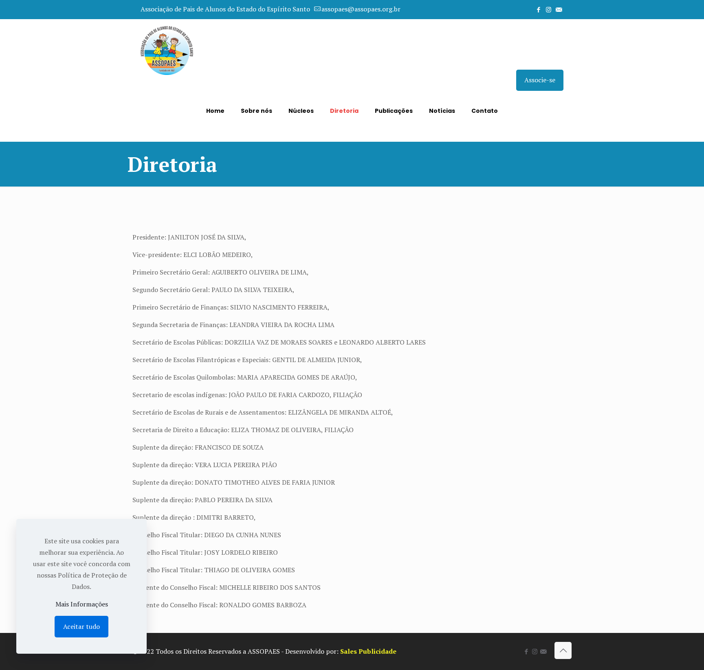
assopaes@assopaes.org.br (360, 8)
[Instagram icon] (549, 9)
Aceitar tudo (81, 626)
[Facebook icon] (538, 9)
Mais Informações (81, 604)
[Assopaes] (167, 49)
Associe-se (539, 79)
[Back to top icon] (563, 650)
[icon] (559, 9)
